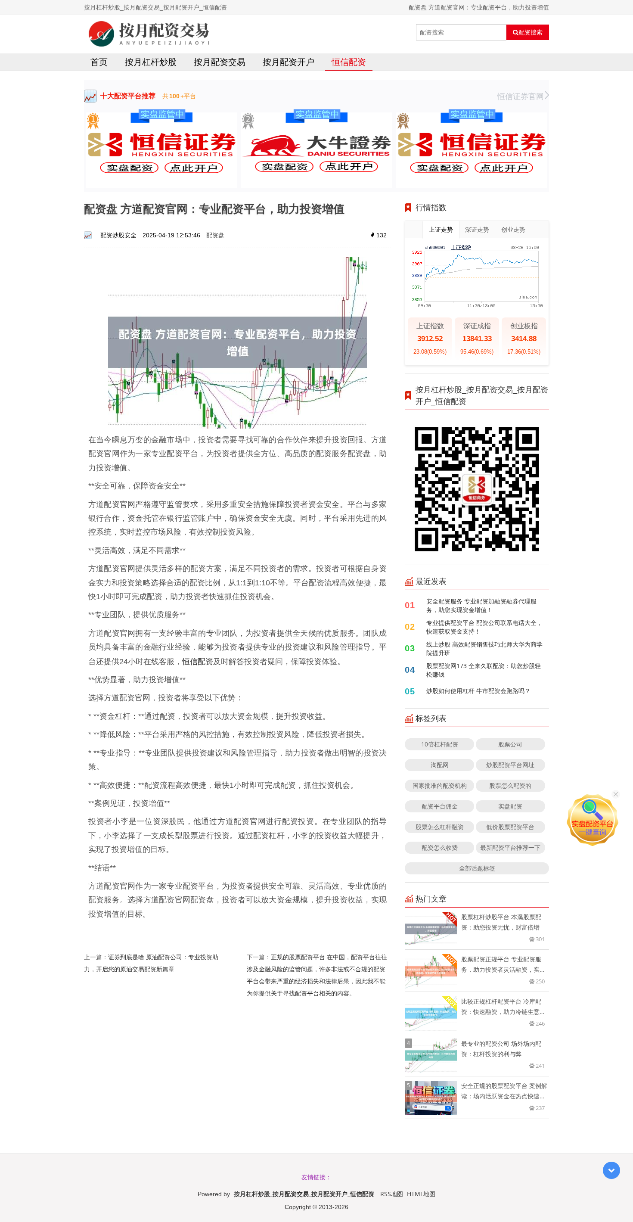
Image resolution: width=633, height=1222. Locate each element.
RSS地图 (391, 1194)
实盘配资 (510, 806)
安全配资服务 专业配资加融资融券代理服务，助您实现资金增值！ (481, 605)
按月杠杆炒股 (151, 62)
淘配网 (440, 765)
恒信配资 (349, 62)
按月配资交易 (219, 62)
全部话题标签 (477, 868)
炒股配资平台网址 (510, 765)
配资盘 (215, 235)
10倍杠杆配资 (439, 744)
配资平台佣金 (440, 806)
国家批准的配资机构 (440, 785)
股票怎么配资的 (510, 785)
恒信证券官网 (520, 96)
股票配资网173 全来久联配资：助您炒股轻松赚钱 (483, 670)
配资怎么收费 (440, 847)
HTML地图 (421, 1194)
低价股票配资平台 (510, 827)
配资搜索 (530, 32)
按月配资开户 (288, 62)
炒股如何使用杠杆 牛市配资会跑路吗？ (478, 691)
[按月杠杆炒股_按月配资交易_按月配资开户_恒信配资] (149, 32)
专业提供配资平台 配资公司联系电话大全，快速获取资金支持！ (484, 627)
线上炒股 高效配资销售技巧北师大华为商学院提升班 (484, 648)
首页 (99, 62)
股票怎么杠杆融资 (440, 827)
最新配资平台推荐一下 (510, 847)
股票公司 (510, 744)
